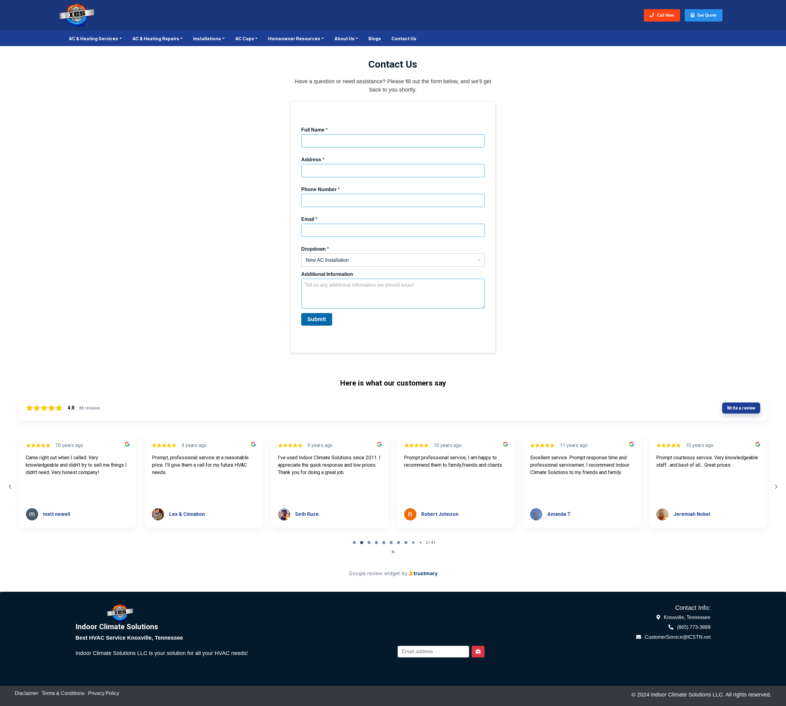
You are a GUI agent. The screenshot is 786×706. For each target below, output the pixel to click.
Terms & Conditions (63, 693)
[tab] (354, 542)
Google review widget (374, 573)
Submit (316, 319)
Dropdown (315, 249)
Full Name (314, 129)
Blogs (374, 38)
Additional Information (327, 274)
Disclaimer (26, 693)
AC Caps (244, 38)
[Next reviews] (776, 486)
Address (312, 159)
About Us (344, 38)
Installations (207, 38)
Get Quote (706, 15)
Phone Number (320, 189)
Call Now (665, 15)
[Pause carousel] (393, 552)
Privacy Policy (103, 693)
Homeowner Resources (294, 38)
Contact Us (403, 38)
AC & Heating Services (93, 38)
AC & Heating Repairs (155, 38)
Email (309, 219)
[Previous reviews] (10, 486)
